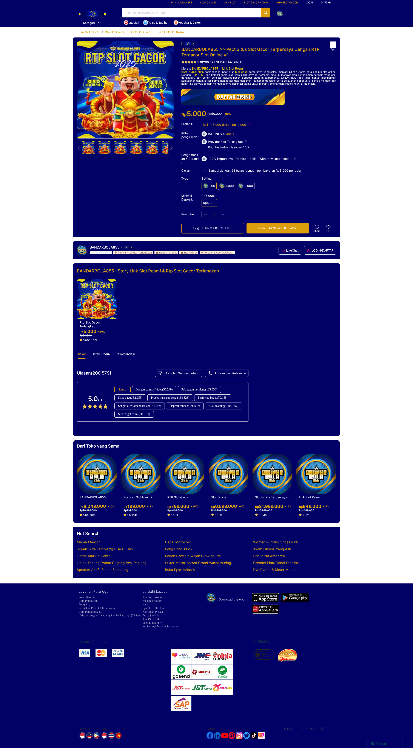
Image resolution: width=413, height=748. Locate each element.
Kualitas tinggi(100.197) (224, 405)
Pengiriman (85, 604)
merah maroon (88, 542)
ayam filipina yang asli (272, 549)
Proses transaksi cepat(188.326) (170, 397)
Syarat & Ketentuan (154, 608)
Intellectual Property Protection (161, 626)
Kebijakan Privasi (153, 611)
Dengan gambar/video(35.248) (154, 389)
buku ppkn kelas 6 (180, 570)
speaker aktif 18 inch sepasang (102, 570)
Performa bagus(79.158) (213, 397)
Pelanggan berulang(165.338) (199, 389)
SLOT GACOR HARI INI (256, 2)
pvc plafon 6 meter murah (274, 570)
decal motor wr (178, 542)
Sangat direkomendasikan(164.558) (139, 405)
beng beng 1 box (178, 549)
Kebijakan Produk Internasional (97, 608)
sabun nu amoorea (269, 556)
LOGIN (309, 2)
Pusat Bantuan (87, 597)
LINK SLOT (230, 2)
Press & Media (151, 615)
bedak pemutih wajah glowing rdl (193, 556)
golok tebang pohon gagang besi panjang (111, 563)
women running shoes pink (275, 542)
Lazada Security (152, 622)
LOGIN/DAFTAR (322, 250)
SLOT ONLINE (208, 2)
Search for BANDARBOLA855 (265, 12)
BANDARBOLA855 (181, 2)
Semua (122, 389)
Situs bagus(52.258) (130, 397)
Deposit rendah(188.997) (185, 405)
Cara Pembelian (88, 600)
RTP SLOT (198, 74)
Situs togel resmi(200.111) (134, 414)
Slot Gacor (241, 71)
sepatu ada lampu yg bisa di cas (105, 549)
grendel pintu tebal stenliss (276, 563)
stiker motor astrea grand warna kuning (198, 563)
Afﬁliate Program (152, 600)
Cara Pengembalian (90, 611)
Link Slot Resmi (232, 68)
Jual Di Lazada (151, 619)
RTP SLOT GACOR (287, 2)
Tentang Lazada (152, 597)
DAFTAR (326, 2)
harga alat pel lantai (94, 556)
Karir (145, 604)
